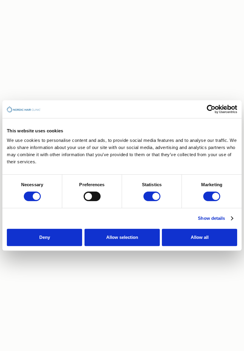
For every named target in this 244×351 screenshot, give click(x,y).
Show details (211, 218)
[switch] (92, 196)
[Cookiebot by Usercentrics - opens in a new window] (211, 109)
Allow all (200, 237)
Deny (44, 237)
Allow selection (122, 237)
